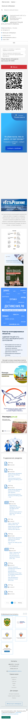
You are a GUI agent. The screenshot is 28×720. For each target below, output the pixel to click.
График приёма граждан (14, 696)
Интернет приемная (14, 694)
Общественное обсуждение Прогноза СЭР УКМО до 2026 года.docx (15, 491)
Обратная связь (5, 1)
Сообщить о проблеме (14, 148)
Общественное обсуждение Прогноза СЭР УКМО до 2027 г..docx (15, 475)
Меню (15, 67)
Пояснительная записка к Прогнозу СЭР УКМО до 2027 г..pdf (15, 479)
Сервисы (13, 1)
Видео (14, 683)
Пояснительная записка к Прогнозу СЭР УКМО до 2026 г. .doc (15, 496)
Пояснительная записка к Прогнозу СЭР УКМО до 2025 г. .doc (15, 513)
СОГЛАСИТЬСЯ (6, 717)
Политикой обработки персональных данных (11, 713)
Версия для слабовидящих (8, 5)
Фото (14, 685)
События (14, 681)
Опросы (14, 698)
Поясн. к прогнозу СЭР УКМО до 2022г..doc (14, 553)
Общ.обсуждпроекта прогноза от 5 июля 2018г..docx (13, 579)
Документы (14, 677)
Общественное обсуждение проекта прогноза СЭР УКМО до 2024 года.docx (15, 528)
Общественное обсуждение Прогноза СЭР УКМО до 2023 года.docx (15, 539)
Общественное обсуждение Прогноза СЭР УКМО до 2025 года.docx (14, 508)
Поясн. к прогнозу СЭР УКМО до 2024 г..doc (13, 523)
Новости (14, 679)
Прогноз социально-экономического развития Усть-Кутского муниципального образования (13, 54)
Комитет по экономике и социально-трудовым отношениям (12, 49)
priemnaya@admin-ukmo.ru (14, 671)
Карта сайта (6, 39)
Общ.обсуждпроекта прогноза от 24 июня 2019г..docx (14, 557)
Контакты (14, 687)
